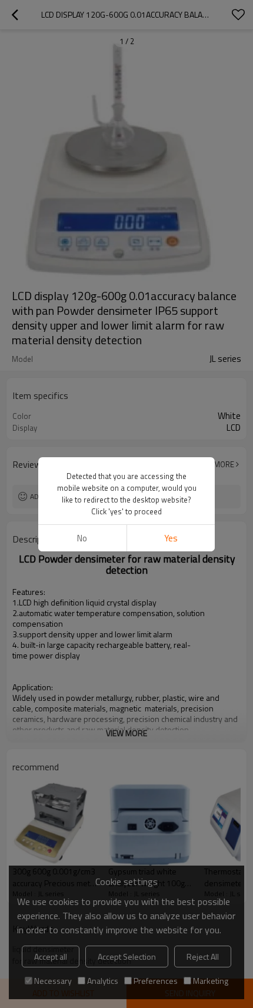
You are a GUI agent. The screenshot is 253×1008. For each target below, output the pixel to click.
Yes (171, 538)
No (82, 538)
